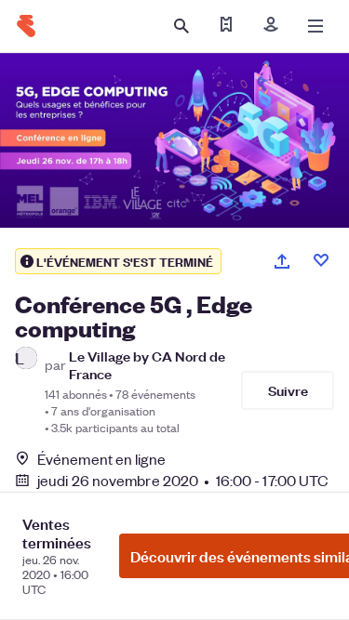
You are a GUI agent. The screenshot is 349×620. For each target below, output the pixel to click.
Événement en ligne (101, 459)
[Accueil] (26, 26)
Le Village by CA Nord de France (147, 364)
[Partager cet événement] (282, 261)
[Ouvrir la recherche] (181, 26)
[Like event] (321, 260)
